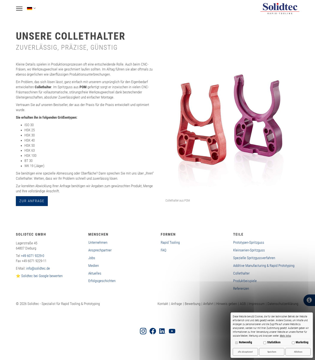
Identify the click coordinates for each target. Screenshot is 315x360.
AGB (243, 304)
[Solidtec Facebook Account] (153, 331)
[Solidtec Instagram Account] (143, 331)
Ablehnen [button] (298, 352)
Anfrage (176, 304)
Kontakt (163, 304)
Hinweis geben (226, 304)
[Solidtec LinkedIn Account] (162, 331)
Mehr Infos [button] (285, 335)
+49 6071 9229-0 (32, 256)
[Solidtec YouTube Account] (172, 331)
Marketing (302, 342)
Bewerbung (192, 304)
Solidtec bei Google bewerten (42, 276)
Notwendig (245, 342)
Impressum (257, 304)
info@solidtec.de (38, 268)
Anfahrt (208, 304)
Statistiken (273, 342)
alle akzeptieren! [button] (245, 352)
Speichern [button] (271, 352)
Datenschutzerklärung (282, 304)
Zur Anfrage (31, 201)
